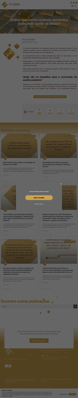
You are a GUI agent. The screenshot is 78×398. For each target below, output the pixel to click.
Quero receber (39, 198)
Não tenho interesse (39, 204)
